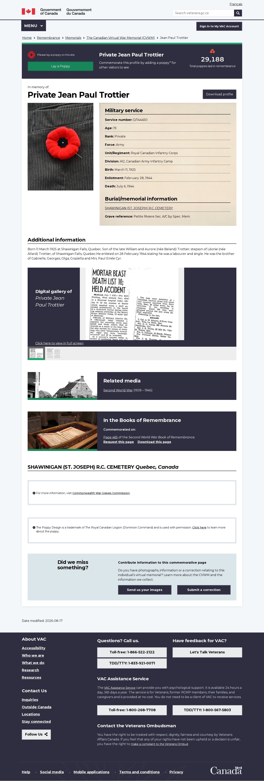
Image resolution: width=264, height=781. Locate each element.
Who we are (33, 655)
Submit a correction (204, 590)
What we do (33, 663)
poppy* (165, 63)
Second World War (118, 390)
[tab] (36, 353)
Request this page (118, 442)
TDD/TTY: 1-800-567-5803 (207, 710)
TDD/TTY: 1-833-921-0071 (132, 663)
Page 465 (110, 437)
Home (27, 38)
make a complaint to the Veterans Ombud (159, 744)
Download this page (154, 442)
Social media (52, 772)
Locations (31, 714)
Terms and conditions (139, 772)
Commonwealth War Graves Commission (101, 493)
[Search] (238, 13)
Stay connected (36, 722)
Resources (31, 677)
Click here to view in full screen (59, 343)
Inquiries (30, 700)
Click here (199, 527)
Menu (31, 25)
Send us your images (144, 590)
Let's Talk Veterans (207, 652)
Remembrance (48, 38)
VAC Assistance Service (119, 688)
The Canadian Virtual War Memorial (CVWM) (120, 38)
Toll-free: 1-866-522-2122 (132, 652)
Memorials (73, 38)
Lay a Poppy (60, 66)
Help (26, 772)
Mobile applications (91, 772)
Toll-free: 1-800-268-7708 (132, 710)
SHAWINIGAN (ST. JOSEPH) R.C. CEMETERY (139, 208)
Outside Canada (36, 707)
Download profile (219, 94)
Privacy (176, 772)
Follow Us (38, 736)
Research (30, 670)
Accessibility (33, 648)
